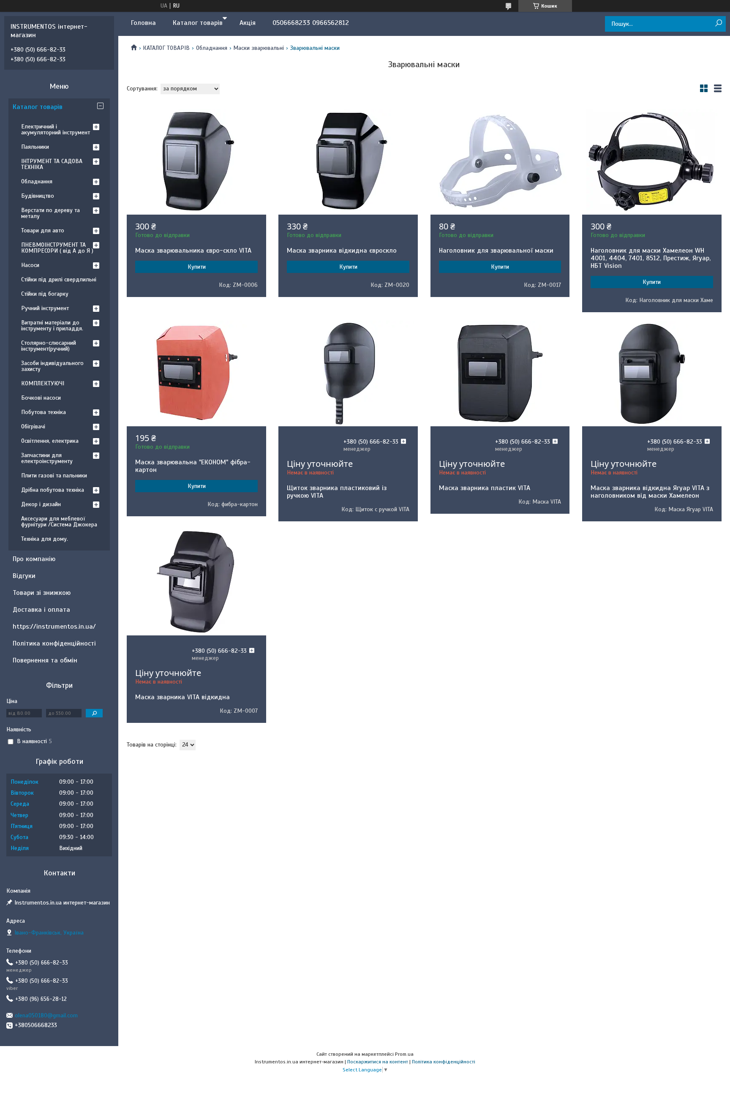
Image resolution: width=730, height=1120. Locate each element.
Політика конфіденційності (54, 643)
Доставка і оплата (41, 609)
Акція (248, 23)
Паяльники (35, 146)
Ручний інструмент (45, 308)
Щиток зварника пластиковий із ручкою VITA (337, 491)
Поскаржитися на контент (377, 1062)
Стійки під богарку (44, 293)
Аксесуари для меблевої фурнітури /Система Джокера (59, 521)
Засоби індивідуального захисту (52, 366)
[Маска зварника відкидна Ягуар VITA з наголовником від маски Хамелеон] (652, 373)
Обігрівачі (33, 426)
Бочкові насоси (41, 397)
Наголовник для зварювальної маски (496, 250)
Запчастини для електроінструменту (47, 458)
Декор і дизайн (41, 504)
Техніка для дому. (44, 538)
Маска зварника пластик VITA (484, 488)
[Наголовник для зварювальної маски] (500, 162)
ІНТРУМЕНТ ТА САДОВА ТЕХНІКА (51, 164)
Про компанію (34, 559)
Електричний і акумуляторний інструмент (55, 129)
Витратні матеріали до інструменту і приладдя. (52, 325)
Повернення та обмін (45, 660)
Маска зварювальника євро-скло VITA (193, 250)
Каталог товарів (198, 23)
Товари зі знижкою (42, 593)
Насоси (30, 265)
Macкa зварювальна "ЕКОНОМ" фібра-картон (193, 466)
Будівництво (37, 195)
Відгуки (24, 576)
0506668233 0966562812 (310, 23)
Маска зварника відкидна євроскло (342, 250)
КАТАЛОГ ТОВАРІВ (166, 48)
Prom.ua (404, 1054)
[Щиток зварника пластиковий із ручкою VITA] (348, 373)
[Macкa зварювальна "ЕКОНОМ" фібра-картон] (196, 373)
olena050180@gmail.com (46, 1015)
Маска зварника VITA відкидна (182, 697)
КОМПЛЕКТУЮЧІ (42, 383)
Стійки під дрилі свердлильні (58, 279)
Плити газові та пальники (54, 475)
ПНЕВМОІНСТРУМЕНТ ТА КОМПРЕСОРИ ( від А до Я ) (57, 247)
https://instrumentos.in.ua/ (54, 626)
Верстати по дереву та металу (50, 213)
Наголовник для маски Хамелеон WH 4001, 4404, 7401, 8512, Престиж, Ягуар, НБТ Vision (651, 258)
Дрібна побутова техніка (52, 489)
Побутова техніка (43, 412)
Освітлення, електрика (50, 440)
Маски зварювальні (258, 48)
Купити (197, 266)
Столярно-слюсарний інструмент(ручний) (48, 345)
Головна (143, 23)
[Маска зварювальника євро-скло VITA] (196, 162)
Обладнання (211, 48)
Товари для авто (42, 230)
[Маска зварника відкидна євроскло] (348, 162)
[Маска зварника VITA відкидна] (196, 582)
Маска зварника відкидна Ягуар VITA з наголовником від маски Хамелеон (650, 491)
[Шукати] (718, 23)
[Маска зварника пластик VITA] (500, 373)
